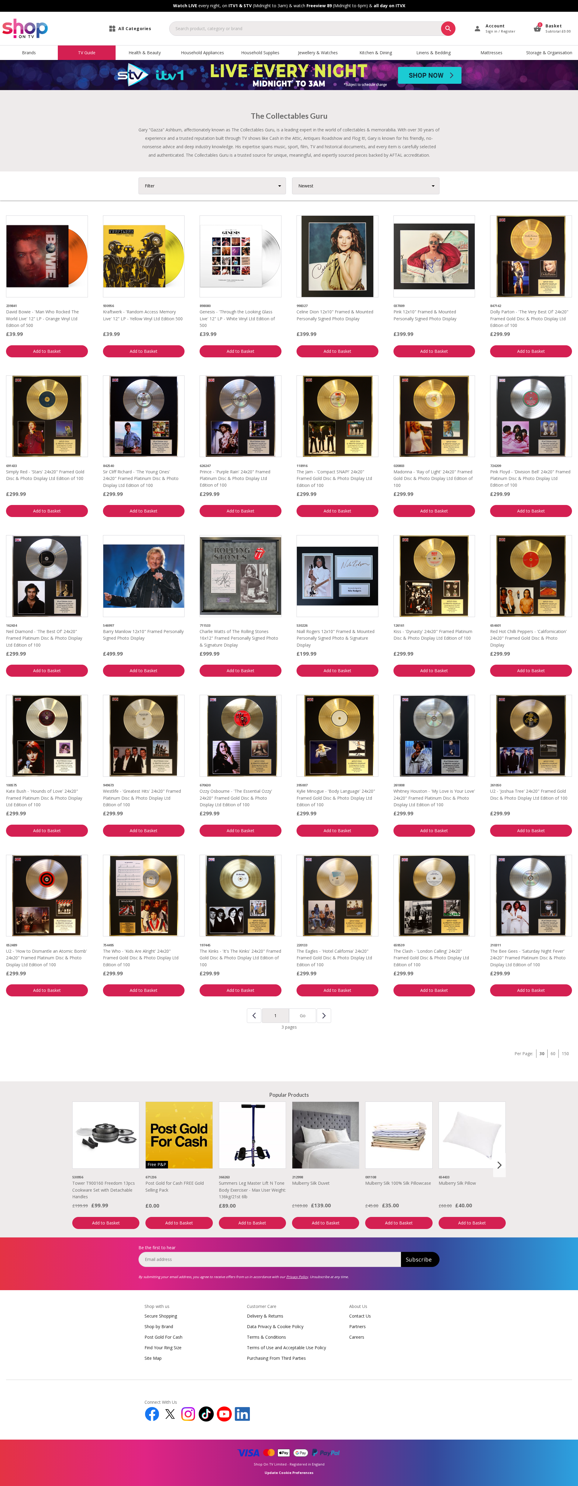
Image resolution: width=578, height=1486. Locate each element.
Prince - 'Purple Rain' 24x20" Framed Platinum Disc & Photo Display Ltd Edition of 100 (235, 478)
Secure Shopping (160, 1316)
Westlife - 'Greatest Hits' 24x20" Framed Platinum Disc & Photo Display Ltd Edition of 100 (142, 797)
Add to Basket (47, 351)
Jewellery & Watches (318, 52)
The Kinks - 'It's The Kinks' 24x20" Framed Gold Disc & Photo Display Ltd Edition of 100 (240, 957)
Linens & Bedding (433, 52)
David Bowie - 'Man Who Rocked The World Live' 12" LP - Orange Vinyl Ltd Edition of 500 (42, 318)
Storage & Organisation (549, 52)
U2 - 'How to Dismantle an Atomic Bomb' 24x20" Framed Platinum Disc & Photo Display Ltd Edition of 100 (46, 957)
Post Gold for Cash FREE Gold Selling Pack (174, 1186)
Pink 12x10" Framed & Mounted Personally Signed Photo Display (424, 315)
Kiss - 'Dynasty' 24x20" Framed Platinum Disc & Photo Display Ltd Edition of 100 (432, 635)
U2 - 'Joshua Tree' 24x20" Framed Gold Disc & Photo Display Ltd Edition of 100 (528, 794)
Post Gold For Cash (163, 1337)
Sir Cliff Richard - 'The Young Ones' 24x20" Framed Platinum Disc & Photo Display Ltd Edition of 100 (141, 478)
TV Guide (86, 52)
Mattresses (491, 52)
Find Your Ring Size (163, 1347)
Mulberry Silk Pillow (457, 1183)
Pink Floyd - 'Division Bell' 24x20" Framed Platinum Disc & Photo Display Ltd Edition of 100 (530, 478)
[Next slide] (499, 1165)
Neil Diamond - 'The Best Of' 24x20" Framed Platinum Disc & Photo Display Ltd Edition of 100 (44, 638)
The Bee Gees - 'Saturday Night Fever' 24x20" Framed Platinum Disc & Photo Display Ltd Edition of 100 (528, 957)
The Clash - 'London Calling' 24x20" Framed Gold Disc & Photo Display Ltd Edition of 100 (431, 957)
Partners (357, 1326)
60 (553, 1053)
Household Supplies (260, 52)
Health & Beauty (145, 52)
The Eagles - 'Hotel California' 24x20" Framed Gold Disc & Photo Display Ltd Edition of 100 (334, 957)
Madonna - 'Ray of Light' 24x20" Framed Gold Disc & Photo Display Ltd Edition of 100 (433, 478)
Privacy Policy (297, 1276)
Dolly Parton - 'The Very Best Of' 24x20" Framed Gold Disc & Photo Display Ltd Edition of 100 (529, 318)
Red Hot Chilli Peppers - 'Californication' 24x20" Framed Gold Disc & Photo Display (528, 638)
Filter (149, 186)
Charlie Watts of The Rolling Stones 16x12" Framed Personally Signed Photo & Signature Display (239, 638)
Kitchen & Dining (375, 52)
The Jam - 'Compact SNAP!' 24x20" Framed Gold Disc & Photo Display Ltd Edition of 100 (334, 478)
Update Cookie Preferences (289, 1472)
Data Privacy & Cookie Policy (275, 1326)
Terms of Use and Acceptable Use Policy (286, 1347)
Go (303, 1015)
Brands (29, 52)
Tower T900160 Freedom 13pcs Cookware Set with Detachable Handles (103, 1189)
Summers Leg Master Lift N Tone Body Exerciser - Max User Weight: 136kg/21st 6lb (252, 1189)
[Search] (448, 28)
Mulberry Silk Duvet (311, 1183)
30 (541, 1053)
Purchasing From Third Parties (276, 1358)
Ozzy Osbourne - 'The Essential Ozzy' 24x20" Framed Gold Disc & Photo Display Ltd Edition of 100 (236, 797)
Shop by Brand (158, 1326)
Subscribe (419, 1259)
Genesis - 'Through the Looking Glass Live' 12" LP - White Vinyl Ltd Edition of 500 (237, 318)
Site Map (153, 1358)
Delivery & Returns (265, 1316)
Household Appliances (202, 52)
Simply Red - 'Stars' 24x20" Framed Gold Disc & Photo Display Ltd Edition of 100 (45, 475)
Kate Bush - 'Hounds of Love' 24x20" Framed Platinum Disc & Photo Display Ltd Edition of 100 (44, 797)
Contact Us (360, 1316)
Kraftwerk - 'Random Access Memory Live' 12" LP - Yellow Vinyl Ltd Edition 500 (143, 315)
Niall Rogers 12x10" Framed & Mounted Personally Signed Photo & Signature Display (335, 638)
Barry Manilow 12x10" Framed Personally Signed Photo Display (143, 635)
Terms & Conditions (266, 1337)
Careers (356, 1337)
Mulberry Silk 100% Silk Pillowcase (398, 1183)
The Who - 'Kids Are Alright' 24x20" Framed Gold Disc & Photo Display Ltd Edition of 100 (141, 957)
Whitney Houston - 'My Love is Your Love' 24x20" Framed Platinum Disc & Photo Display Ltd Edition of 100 (434, 797)
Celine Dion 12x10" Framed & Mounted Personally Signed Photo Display (335, 315)
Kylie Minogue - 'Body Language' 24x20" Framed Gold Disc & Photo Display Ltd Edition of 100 (336, 797)
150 (565, 1053)
